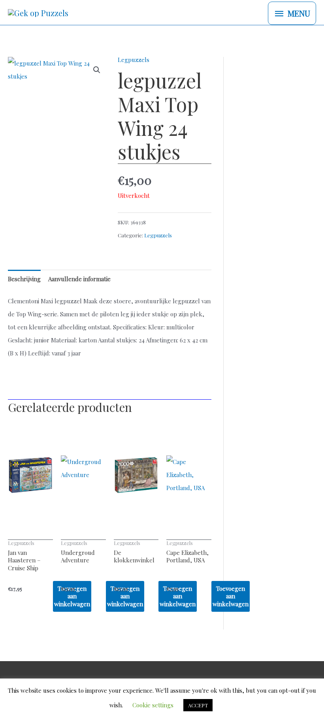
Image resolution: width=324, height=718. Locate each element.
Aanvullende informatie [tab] (79, 279)
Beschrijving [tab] (24, 279)
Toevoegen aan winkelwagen (231, 596)
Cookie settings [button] (152, 705)
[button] (97, 70)
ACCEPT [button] (198, 705)
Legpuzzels (133, 60)
